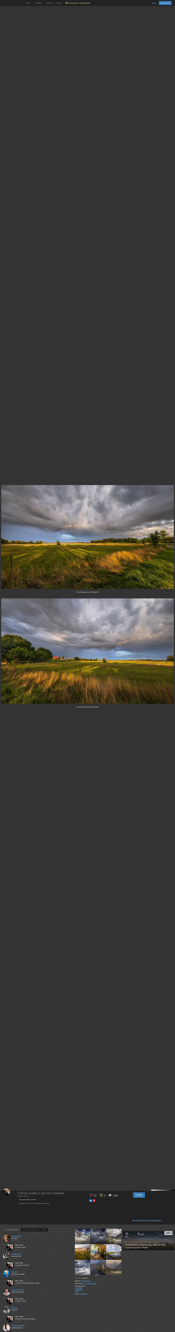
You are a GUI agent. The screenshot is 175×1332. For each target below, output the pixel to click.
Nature (77, 1291)
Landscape (78, 1289)
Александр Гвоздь (18, 1290)
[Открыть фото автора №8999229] (82, 1252)
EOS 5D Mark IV (86, 1281)
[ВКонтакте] (90, 1200)
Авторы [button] (38, 3)
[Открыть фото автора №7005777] (82, 1267)
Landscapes (83, 1294)
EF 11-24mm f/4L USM (89, 1283)
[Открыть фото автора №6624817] (114, 1267)
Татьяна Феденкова (18, 1325)
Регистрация (165, 3)
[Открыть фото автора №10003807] (98, 1236)
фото (85, 1278)
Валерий (15, 1272)
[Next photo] (172, 577)
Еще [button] (59, 3)
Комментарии (12, 1230)
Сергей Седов (16, 1254)
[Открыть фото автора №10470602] (82, 1236)
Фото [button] (28, 3)
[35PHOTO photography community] (13, 3)
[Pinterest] (94, 1200)
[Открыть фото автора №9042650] (114, 1236)
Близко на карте (30, 1230)
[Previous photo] (2, 577)
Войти (154, 3)
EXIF (44, 1230)
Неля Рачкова (16, 1236)
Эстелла (14, 1307)
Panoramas (78, 1288)
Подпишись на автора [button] (139, 1195)
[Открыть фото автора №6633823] (98, 1267)
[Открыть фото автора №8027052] (98, 1252)
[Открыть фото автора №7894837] (114, 1252)
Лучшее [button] (49, 3)
